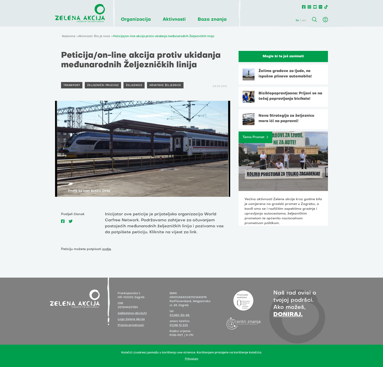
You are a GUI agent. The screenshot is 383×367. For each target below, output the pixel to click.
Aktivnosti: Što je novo (94, 36)
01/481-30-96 (180, 315)
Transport (71, 85)
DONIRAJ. (288, 314)
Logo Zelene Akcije (131, 319)
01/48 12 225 (179, 325)
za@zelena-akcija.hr (132, 313)
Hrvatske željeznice (165, 85)
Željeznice (134, 85)
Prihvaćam (191, 358)
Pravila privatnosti (131, 325)
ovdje (106, 249)
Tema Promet (253, 137)
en (304, 20)
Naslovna (68, 36)
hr (297, 20)
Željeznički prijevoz (103, 85)
